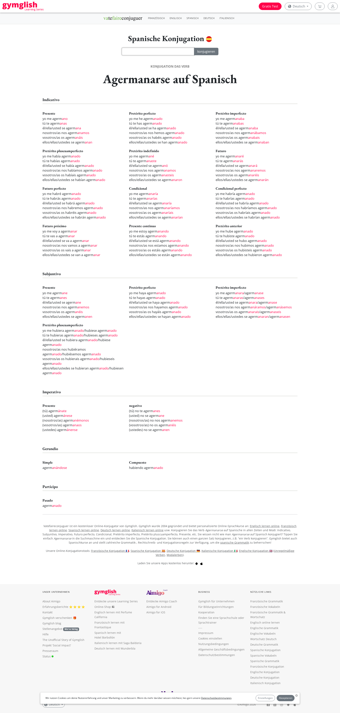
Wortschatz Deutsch (263, 639)
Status (47, 656)
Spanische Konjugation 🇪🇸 (148, 551)
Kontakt (47, 612)
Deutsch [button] (299, 6)
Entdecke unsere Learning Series (116, 601)
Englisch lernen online (264, 526)
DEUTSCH (209, 18)
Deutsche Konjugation (264, 677)
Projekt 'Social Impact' (56, 645)
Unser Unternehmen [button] (56, 591)
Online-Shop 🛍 (104, 607)
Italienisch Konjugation (265, 683)
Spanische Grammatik (264, 661)
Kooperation (206, 612)
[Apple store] (201, 563)
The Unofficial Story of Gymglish (63, 640)
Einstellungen (265, 698)
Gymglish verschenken (57, 618)
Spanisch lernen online (83, 530)
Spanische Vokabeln (263, 655)
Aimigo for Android (158, 607)
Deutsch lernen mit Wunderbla (114, 648)
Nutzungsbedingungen (213, 644)
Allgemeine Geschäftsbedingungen (221, 649)
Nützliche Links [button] (261, 591)
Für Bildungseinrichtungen (216, 607)
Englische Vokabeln (263, 633)
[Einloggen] (333, 6)
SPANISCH (193, 18)
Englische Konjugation (265, 672)
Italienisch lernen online (147, 530)
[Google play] (196, 563)
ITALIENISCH (226, 18)
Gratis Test (270, 6)
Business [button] (204, 591)
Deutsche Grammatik (264, 644)
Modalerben (175, 555)
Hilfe (45, 634)
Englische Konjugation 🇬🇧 (256, 551)
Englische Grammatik (264, 628)
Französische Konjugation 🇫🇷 (110, 551)
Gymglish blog (51, 623)
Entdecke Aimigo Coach (161, 601)
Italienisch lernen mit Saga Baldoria (117, 643)
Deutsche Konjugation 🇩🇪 (183, 551)
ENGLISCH (176, 18)
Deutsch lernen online (115, 530)
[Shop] (320, 6)
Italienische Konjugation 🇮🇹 (219, 551)
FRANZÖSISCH (156, 18)
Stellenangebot (60, 629)
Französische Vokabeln (265, 607)
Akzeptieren (285, 698)
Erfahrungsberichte (55, 607)
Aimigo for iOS (155, 612)
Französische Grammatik (266, 601)
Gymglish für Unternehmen (216, 601)
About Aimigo (51, 601)
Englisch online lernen (265, 622)
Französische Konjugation (267, 666)
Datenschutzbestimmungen (216, 698)
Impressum (205, 633)
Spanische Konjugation (265, 650)
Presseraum (50, 651)
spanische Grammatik (234, 542)
